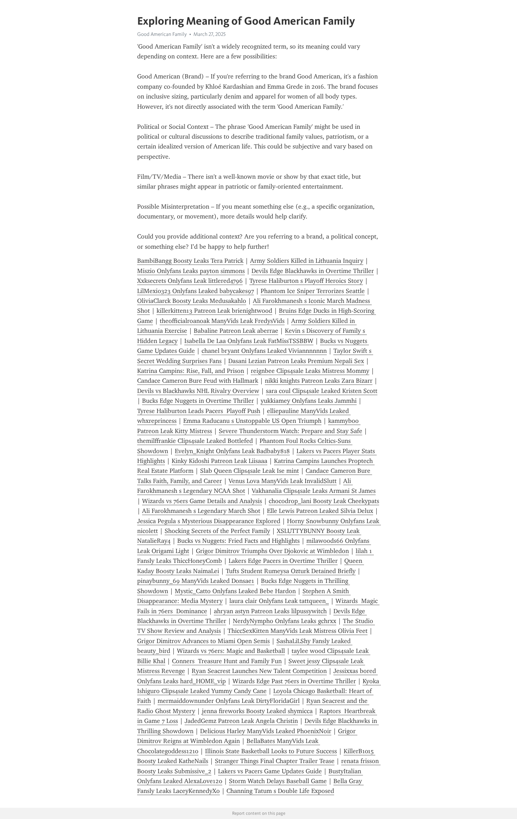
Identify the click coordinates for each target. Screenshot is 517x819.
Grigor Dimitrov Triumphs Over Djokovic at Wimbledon (272, 551)
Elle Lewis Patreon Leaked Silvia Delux (320, 511)
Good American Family (162, 34)
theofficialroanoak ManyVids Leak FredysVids (222, 321)
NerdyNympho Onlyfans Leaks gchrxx (284, 621)
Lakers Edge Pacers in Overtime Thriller (283, 561)
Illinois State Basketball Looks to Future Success (271, 751)
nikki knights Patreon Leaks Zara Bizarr (318, 381)
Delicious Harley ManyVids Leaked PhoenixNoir (265, 731)
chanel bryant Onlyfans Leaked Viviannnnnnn (264, 351)
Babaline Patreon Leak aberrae (236, 331)
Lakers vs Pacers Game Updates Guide (270, 771)
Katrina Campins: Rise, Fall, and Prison (190, 371)
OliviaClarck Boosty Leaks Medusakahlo (191, 301)
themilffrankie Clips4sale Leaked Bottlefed (195, 441)
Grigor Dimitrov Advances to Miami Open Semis (203, 641)
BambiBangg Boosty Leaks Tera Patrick (190, 261)
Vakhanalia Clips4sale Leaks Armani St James (314, 491)
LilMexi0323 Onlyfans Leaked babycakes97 (195, 291)
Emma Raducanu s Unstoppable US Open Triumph (252, 421)
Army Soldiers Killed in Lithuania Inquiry (306, 261)
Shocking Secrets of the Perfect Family (217, 531)
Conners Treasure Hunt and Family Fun (227, 661)
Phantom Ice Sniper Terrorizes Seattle (313, 291)
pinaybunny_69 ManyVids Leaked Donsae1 (195, 581)
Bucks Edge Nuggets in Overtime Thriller (198, 401)
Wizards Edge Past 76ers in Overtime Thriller (294, 681)
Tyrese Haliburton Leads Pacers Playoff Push (198, 411)
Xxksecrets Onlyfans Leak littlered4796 (190, 281)
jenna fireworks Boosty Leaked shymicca (257, 711)
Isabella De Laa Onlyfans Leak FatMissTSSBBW (248, 341)
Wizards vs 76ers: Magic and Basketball (231, 651)
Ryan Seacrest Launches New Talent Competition (259, 671)
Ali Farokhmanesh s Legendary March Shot (201, 511)
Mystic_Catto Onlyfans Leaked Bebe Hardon (235, 591)
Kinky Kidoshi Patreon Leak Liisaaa (219, 461)
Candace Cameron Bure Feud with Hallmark (197, 381)
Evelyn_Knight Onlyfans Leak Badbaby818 (232, 451)
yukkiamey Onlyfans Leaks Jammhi (309, 401)
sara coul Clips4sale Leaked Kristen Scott (321, 391)
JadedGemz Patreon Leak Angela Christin (241, 721)
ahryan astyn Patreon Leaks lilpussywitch (270, 611)
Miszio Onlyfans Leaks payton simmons (191, 271)
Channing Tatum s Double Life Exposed (280, 791)
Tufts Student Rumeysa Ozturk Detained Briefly (291, 571)
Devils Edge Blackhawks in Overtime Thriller (312, 271)
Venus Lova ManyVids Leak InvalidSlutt (283, 481)
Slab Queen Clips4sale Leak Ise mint (249, 471)
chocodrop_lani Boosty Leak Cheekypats (324, 501)
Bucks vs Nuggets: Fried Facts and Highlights (238, 541)
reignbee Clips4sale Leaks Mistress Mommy (310, 371)
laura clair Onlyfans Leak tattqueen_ (279, 601)
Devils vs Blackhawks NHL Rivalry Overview (198, 391)
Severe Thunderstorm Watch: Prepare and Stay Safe (290, 431)
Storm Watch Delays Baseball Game (278, 781)
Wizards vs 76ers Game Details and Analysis (202, 501)
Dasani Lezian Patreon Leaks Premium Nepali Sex (296, 361)
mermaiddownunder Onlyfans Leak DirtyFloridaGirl (229, 701)
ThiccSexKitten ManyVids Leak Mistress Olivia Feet (298, 631)
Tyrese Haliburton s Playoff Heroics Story (306, 281)
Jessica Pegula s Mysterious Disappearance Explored (208, 521)
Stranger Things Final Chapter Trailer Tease (274, 761)
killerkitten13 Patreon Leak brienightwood (214, 311)
